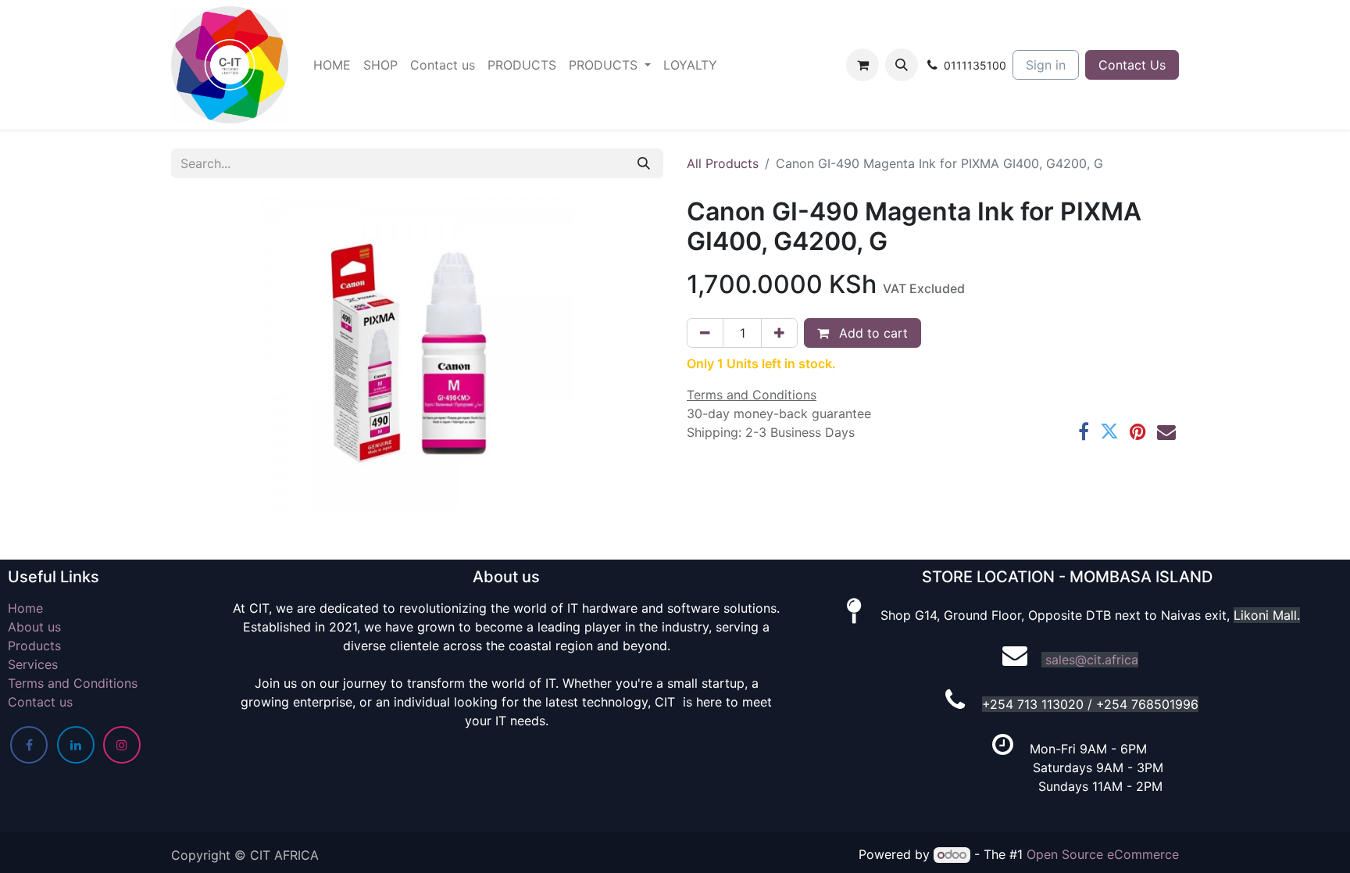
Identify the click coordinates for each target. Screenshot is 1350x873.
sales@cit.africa (1091, 659)
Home (25, 608)
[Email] (1166, 431)
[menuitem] (332, 65)
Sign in (1046, 65)
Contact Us (1132, 65)
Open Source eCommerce (1103, 854)
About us (34, 627)
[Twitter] (1109, 431)
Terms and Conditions (73, 683)
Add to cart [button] (871, 333)
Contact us (40, 702)
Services (33, 664)
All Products (723, 163)
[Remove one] (705, 333)
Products (34, 645)
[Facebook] (1083, 431)
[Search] (643, 163)
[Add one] (779, 333)
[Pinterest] (1138, 431)
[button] (901, 64)
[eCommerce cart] (862, 64)
